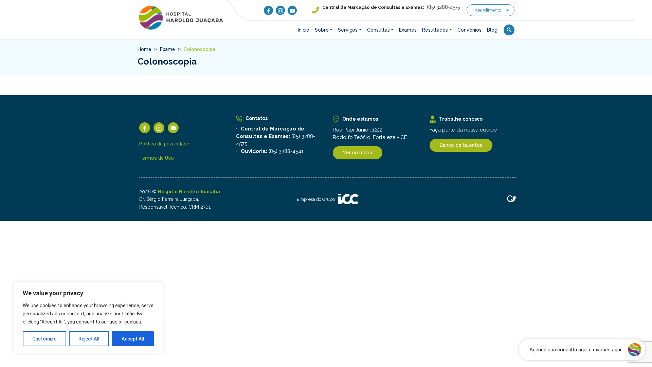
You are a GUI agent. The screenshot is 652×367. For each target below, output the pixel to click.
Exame (167, 49)
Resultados (435, 30)
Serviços (348, 30)
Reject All (88, 339)
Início (303, 30)
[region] (88, 317)
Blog (492, 30)
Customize (44, 339)
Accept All (133, 339)
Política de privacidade (164, 144)
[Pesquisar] (509, 29)
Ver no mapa (357, 152)
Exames (408, 30)
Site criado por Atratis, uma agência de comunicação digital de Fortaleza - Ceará (511, 199)
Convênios (469, 30)
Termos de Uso (156, 158)
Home (144, 49)
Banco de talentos (461, 145)
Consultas (378, 30)
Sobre (322, 30)
